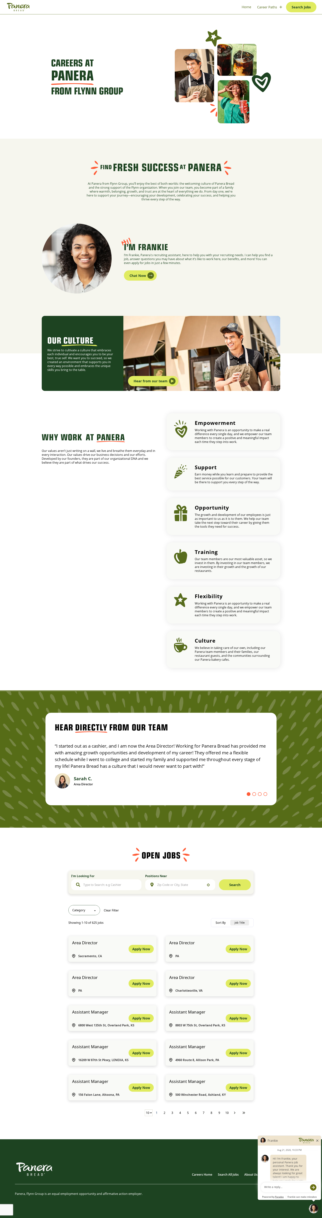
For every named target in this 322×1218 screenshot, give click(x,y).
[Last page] (243, 1112)
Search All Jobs (228, 1174)
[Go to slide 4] (265, 794)
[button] (84, 910)
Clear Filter (111, 910)
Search (235, 885)
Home (246, 7)
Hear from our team (151, 381)
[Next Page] (235, 1112)
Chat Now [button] (138, 275)
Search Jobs (301, 7)
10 (227, 1113)
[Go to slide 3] (260, 794)
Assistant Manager (90, 1012)
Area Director (85, 942)
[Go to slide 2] (254, 794)
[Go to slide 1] (248, 794)
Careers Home (202, 1174)
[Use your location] (208, 884)
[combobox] (110, 885)
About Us (251, 1174)
